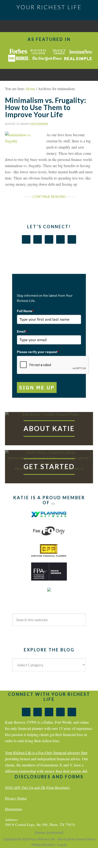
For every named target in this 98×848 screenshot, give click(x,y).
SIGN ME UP (36, 387)
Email (22, 331)
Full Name (25, 311)
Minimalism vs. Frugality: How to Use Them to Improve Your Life (45, 107)
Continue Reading (49, 196)
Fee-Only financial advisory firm (62, 752)
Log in (62, 845)
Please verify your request (38, 352)
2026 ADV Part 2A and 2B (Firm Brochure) (37, 787)
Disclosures (13, 808)
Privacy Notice (16, 798)
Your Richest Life (49, 7)
